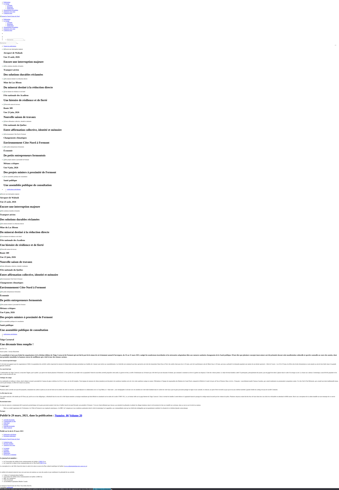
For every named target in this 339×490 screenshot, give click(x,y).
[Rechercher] (17, 43)
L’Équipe (9, 5)
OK (94, 489)
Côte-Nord (7, 423)
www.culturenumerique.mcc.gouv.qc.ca (75, 466)
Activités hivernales (9, 420)
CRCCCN (43, 463)
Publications (7, 2)
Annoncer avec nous (9, 445)
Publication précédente (10, 434)
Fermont (6, 424)
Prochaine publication (10, 436)
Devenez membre (8, 443)
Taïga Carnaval (8, 427)
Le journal (6, 4)
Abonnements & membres (11, 10)
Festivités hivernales (9, 426)
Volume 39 (75, 415)
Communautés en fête (10, 421)
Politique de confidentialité (103, 489)
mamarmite (10, 487)
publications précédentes (14, 189)
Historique (10, 7)
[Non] (111, 489)
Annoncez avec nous (9, 11)
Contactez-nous (8, 13)
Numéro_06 (62, 415)
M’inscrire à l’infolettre (10, 454)
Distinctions (10, 8)
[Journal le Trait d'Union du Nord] (10, 16)
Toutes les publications (10, 46)
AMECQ (41, 461)
